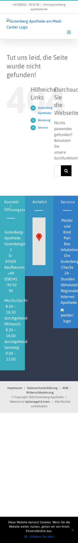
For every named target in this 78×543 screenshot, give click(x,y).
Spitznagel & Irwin (37, 401)
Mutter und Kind (67, 226)
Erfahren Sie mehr (42, 536)
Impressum (14, 388)
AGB (65, 388)
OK (26, 536)
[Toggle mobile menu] (69, 32)
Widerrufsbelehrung (40, 392)
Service (43, 127)
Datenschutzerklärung (42, 388)
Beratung (44, 120)
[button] (39, 237)
